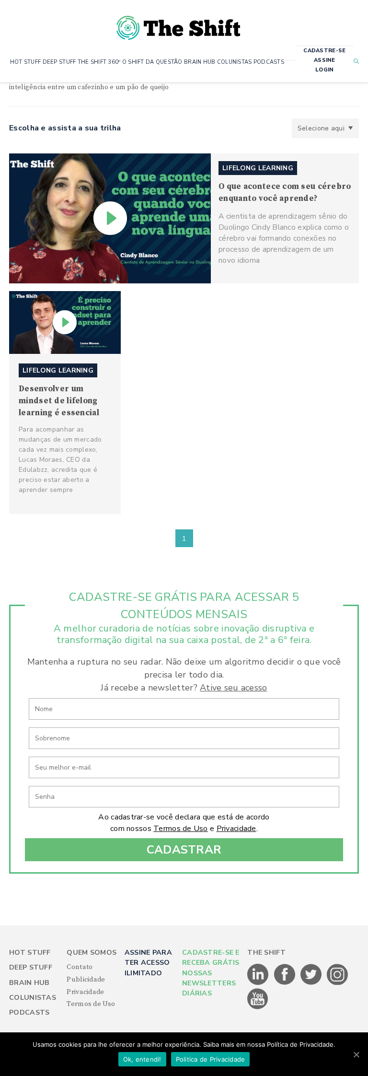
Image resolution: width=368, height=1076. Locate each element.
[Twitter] (311, 983)
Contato (79, 967)
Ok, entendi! (142, 1059)
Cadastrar (184, 849)
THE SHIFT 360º (99, 62)
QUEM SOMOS (91, 952)
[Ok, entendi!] (356, 1054)
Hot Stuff (30, 952)
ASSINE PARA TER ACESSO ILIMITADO (148, 963)
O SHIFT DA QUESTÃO (152, 62)
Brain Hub (29, 982)
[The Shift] (178, 24)
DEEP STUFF (59, 62)
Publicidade (86, 979)
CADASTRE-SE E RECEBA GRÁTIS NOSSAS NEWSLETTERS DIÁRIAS (211, 973)
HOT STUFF (25, 62)
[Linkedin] (258, 983)
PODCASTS (268, 62)
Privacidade (236, 828)
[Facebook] (285, 983)
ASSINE (324, 60)
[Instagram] (337, 983)
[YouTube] (257, 1007)
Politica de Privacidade (210, 1059)
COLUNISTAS (234, 62)
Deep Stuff (30, 967)
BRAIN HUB (200, 62)
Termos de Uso (180, 828)
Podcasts (29, 1012)
